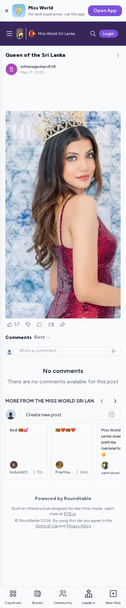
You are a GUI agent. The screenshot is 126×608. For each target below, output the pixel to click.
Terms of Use (46, 526)
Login (108, 33)
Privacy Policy (79, 526)
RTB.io (70, 513)
